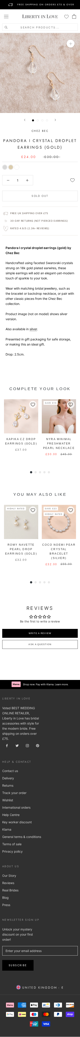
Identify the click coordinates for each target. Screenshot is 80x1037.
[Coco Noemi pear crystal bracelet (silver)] (59, 522)
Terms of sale (12, 844)
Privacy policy (12, 851)
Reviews (8, 883)
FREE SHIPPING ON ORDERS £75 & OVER (45, 4)
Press (6, 905)
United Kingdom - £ (42, 987)
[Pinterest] (37, 745)
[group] (21, 430)
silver (33, 329)
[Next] (55, 120)
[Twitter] (17, 745)
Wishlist (7, 800)
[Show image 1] (33, 120)
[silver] (4, 167)
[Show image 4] (47, 120)
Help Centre (11, 815)
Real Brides (10, 890)
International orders (16, 807)
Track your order (14, 793)
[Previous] (24, 120)
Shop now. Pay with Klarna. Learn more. (45, 684)
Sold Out (40, 196)
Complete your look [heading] (40, 389)
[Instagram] (27, 745)
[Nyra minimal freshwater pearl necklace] (59, 416)
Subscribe (18, 965)
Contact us (10, 771)
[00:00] (40, 73)
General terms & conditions (21, 837)
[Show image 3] (42, 120)
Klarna (6, 829)
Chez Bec (40, 131)
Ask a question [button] (39, 644)
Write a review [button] (40, 633)
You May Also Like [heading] (39, 494)
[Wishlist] (66, 16)
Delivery (8, 778)
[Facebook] (6, 745)
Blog (5, 897)
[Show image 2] (38, 120)
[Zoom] (70, 43)
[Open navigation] (6, 16)
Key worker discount (17, 822)
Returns (7, 785)
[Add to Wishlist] (72, 180)
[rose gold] (16, 167)
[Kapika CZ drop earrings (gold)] (21, 416)
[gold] (10, 167)
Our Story (9, 875)
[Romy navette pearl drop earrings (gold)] (21, 522)
